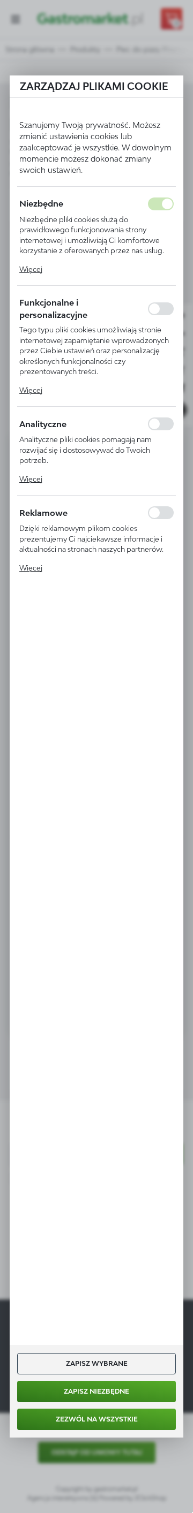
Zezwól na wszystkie (97, 1419)
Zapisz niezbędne (96, 1391)
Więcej (30, 269)
